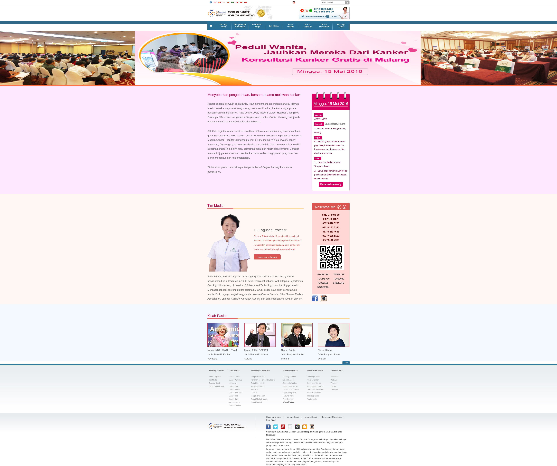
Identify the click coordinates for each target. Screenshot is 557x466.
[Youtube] (283, 426)
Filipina (333, 386)
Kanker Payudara (235, 380)
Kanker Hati (233, 396)
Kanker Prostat (234, 390)
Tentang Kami (223, 25)
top (346, 363)
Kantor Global (337, 371)
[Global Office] (211, 2)
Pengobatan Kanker (291, 386)
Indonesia (334, 377)
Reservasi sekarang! (330, 184)
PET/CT (254, 393)
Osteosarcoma (234, 402)
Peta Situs (270, 420)
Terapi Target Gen (258, 396)
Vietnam (334, 380)
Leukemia (232, 383)
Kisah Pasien (290, 25)
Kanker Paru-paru (235, 393)
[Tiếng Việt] (219, 2)
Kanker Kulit (233, 399)
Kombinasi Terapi (257, 25)
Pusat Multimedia (315, 371)
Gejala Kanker (288, 380)
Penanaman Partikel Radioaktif (263, 380)
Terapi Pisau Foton (258, 377)
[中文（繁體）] (245, 2)
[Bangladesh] (228, 2)
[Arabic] (232, 2)
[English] (215, 2)
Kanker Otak (233, 386)
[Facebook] (268, 426)
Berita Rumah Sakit (216, 386)
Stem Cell (254, 390)
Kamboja (334, 390)
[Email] (290, 426)
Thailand (334, 383)
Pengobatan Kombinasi (240, 25)
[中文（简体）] (241, 2)
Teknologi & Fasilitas (260, 371)
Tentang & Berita (216, 371)
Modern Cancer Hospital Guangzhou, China (310, 432)
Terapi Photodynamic (259, 399)
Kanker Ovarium (234, 405)
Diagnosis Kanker (290, 383)
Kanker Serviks (234, 377)
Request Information (315, 16)
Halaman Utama (273, 417)
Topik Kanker (234, 371)
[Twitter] (275, 426)
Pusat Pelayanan (324, 25)
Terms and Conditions (332, 417)
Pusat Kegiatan (307, 25)
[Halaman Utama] (211, 25)
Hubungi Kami (341, 25)
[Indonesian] (224, 2)
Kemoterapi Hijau (258, 386)
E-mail (334, 16)
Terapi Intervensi (257, 383)
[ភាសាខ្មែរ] (237, 2)
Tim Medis (274, 26)
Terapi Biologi (256, 402)
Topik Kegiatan (215, 377)
